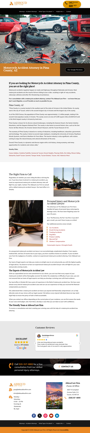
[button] (79, 343)
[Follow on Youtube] (51, 416)
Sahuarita (12, 155)
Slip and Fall (53, 239)
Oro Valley (67, 153)
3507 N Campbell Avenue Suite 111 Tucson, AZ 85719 (73, 392)
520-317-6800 (26, 364)
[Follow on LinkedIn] (57, 416)
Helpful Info (59, 11)
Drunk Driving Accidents (57, 230)
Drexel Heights (48, 153)
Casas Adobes (14, 153)
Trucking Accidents (55, 232)
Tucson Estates (46, 155)
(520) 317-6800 (73, 5)
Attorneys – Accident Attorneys (28, 11)
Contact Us (67, 366)
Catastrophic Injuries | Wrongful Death (59, 245)
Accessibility (64, 430)
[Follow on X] (40, 416)
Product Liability (54, 237)
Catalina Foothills (25, 153)
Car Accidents (54, 228)
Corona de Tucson (37, 153)
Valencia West (65, 155)
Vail (58, 155)
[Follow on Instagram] (45, 416)
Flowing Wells (58, 153)
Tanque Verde (35, 155)
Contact (68, 11)
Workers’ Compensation (57, 241)
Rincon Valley (75, 153)
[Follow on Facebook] (34, 416)
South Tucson (20, 155)
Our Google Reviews (75, 70)
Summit (28, 155)
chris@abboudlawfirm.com (22, 393)
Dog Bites (52, 234)
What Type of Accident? (45, 11)
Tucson (54, 155)
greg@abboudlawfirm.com (22, 389)
